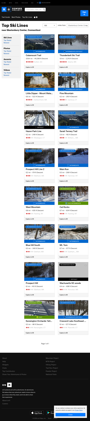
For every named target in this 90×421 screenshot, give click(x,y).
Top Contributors (8, 371)
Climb (4, 2)
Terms (49, 418)
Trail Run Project (52, 368)
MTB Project (50, 361)
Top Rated (7, 40)
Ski (32, 2)
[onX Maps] (7, 387)
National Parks (51, 374)
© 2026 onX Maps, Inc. (39, 418)
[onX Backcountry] (43, 2)
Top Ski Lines (27, 17)
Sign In (84, 13)
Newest (6, 43)
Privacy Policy (79, 410)
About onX (6, 400)
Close (70, 415)
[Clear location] (86, 25)
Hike (16, 2)
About (4, 358)
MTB (10, 2)
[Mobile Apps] (35, 17)
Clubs (4, 368)
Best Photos (16, 17)
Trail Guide (6, 17)
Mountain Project (52, 358)
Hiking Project (51, 365)
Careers (5, 404)
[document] (70, 411)
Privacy (55, 418)
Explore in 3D (30, 67)
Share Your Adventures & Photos (14, 374)
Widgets (5, 365)
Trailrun (25, 2)
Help (4, 361)
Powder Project (51, 371)
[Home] (13, 9)
